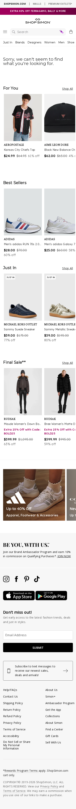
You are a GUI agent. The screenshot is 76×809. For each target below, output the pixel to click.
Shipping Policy (13, 703)
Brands (20, 42)
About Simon (54, 723)
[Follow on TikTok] (37, 581)
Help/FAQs (10, 690)
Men (61, 42)
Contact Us (10, 696)
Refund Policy (12, 716)
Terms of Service (14, 729)
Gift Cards (51, 736)
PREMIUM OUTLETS (60, 3)
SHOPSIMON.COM (15, 4)
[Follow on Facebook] (16, 581)
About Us (51, 690)
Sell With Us (53, 742)
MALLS (37, 3)
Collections (52, 716)
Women (49, 42)
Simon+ (50, 696)
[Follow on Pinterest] (27, 581)
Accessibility (11, 736)
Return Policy (11, 710)
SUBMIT (38, 647)
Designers (34, 42)
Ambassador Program (59, 703)
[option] (24, 133)
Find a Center (54, 729)
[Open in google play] (51, 599)
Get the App (53, 710)
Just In (7, 42)
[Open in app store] (19, 599)
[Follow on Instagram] (6, 581)
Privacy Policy (12, 723)
